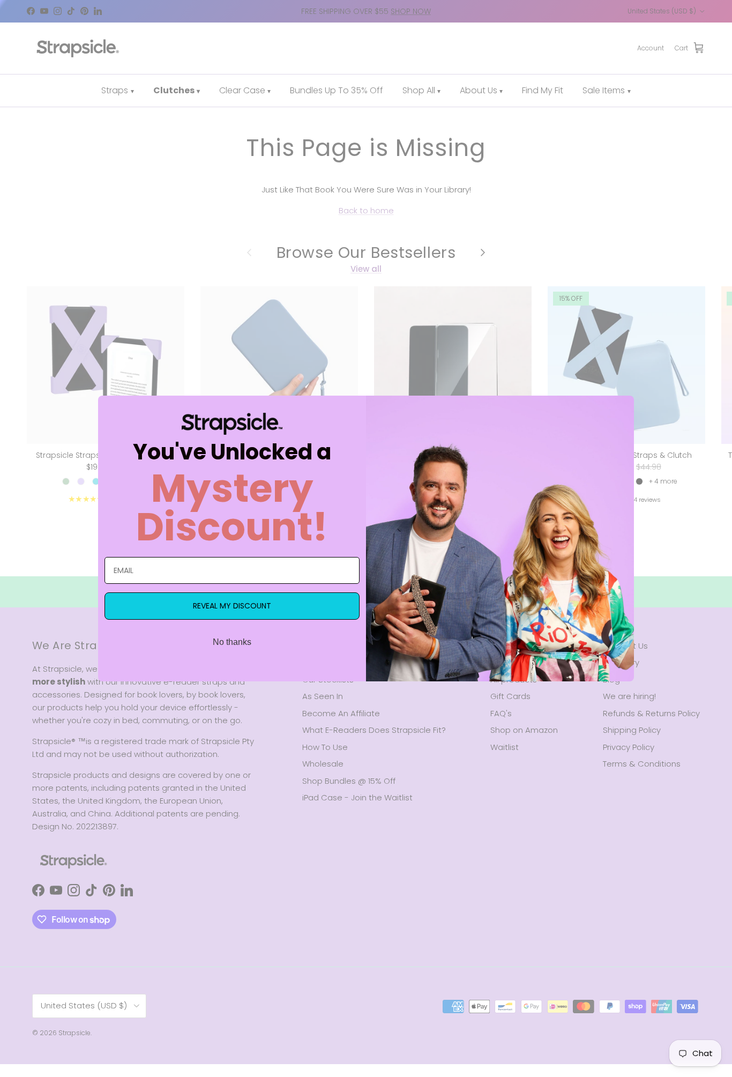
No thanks (232, 642)
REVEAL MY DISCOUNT (232, 605)
